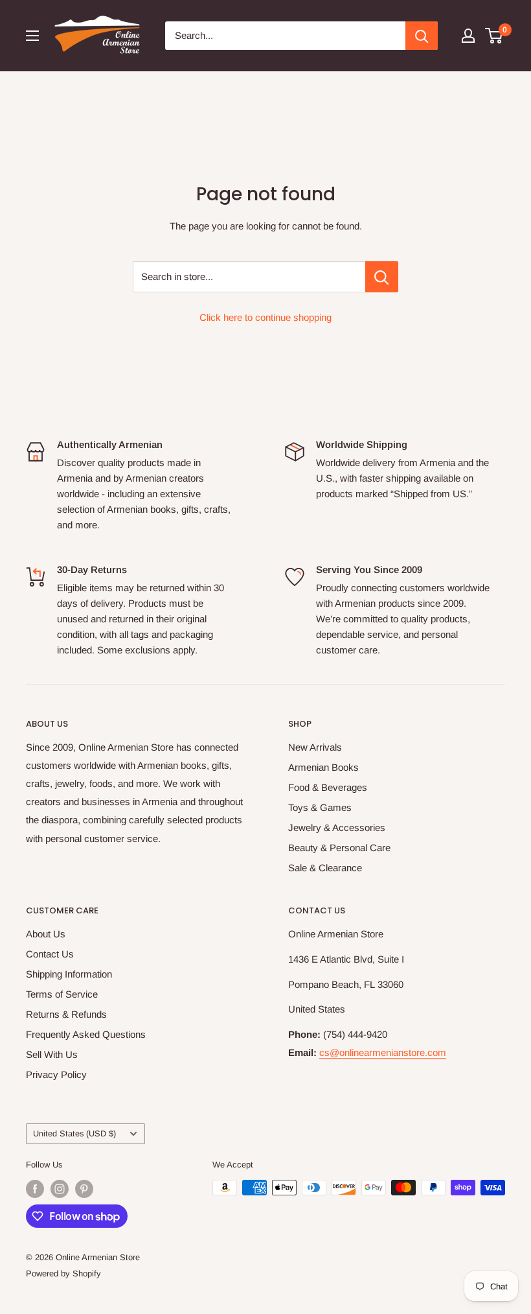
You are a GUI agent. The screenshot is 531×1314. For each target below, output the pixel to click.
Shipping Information (69, 974)
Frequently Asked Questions (86, 1034)
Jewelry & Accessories (336, 827)
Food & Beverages (327, 787)
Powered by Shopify (63, 1273)
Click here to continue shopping (265, 317)
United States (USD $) (74, 1133)
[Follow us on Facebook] (35, 1189)
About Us (45, 933)
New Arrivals (315, 747)
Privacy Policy (56, 1074)
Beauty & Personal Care (339, 847)
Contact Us (50, 953)
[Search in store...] (381, 276)
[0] (494, 35)
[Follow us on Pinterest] (84, 1189)
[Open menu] (32, 35)
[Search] (421, 35)
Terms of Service (62, 994)
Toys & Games (320, 807)
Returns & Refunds (66, 1014)
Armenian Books (323, 767)
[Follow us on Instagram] (60, 1189)
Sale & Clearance (325, 867)
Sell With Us (52, 1054)
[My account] (468, 36)
